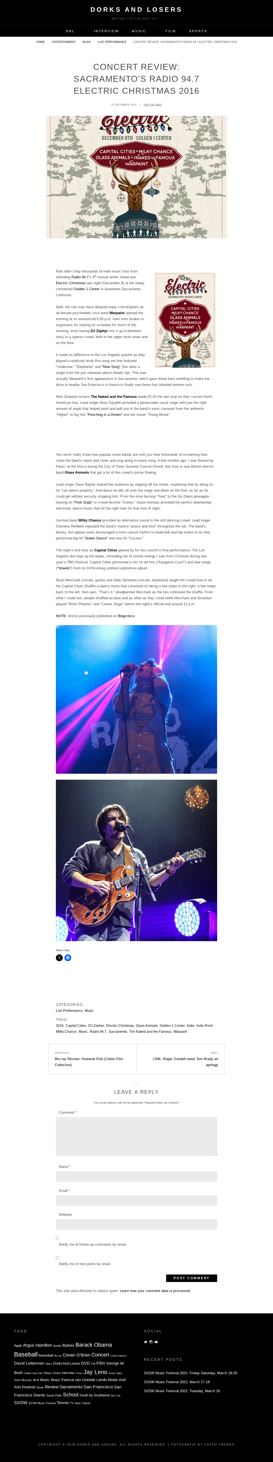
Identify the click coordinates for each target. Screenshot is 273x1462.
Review (51, 1386)
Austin (57, 1345)
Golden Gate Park (33, 1373)
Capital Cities (76, 1025)
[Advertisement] (136, 257)
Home (41, 42)
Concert (100, 1355)
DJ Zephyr (96, 1025)
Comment (68, 1112)
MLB (36, 1380)
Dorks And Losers (136, 9)
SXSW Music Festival (42, 1403)
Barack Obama (94, 1345)
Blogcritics (126, 616)
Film (171, 31)
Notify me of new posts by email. (85, 1264)
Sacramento (118, 1031)
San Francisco (98, 1386)
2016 (60, 1025)
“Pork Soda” (83, 502)
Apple (18, 1345)
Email (64, 1191)
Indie (190, 1025)
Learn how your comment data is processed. (155, 1291)
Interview (106, 31)
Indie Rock (204, 1025)
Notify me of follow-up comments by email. (93, 1244)
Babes (68, 1345)
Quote (40, 1387)
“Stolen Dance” (96, 538)
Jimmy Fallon (115, 1373)
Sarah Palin (54, 1395)
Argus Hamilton (37, 1345)
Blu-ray (58, 1355)
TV (72, 1403)
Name (65, 1167)
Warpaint (180, 1031)
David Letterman (29, 1363)
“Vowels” (64, 568)
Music (139, 31)
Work (78, 1403)
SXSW (20, 1402)
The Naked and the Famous (150, 1031)
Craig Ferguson (118, 1355)
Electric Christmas (71, 283)
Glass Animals (147, 1025)
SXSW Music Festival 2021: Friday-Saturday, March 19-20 (190, 1373)
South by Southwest (94, 1395)
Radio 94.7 (80, 277)
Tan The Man (153, 104)
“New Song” (111, 367)
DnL (70, 31)
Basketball (46, 1355)
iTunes (79, 1373)
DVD (85, 1363)
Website (65, 1215)
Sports (198, 31)
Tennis (63, 1402)
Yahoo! (86, 1403)
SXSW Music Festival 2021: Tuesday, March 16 (182, 1391)
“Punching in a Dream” (104, 415)
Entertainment (64, 42)
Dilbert (48, 1363)
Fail (93, 1363)
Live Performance (112, 42)
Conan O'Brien (76, 1355)
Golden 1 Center (87, 289)
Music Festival (62, 1380)
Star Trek (116, 1395)
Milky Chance (66, 1031)
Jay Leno (95, 1372)
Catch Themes (220, 1444)
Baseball (26, 1354)
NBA (78, 1380)
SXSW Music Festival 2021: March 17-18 (177, 1382)
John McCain (23, 1380)
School (70, 1395)
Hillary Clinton (52, 1373)
